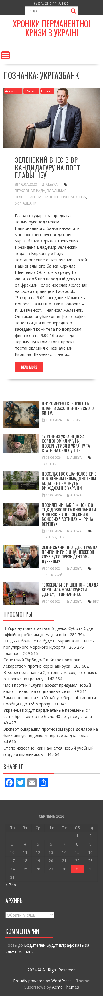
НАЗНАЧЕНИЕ (48, 197)
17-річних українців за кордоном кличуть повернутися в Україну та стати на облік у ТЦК (66, 443)
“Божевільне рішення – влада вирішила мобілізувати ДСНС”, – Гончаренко (70, 589)
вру (96, 601)
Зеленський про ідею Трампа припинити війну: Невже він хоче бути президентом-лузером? (69, 554)
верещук (49, 537)
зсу (45, 464)
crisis (75, 420)
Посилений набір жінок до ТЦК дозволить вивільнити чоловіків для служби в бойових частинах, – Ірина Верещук (69, 514)
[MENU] (5, 55)
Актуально (13, 91)
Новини (47, 91)
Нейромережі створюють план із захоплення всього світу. (68, 408)
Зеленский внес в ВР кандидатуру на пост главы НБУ (47, 167)
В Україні (31, 91)
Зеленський (52, 574)
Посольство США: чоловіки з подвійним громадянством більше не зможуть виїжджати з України (69, 480)
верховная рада (30, 190)
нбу (82, 197)
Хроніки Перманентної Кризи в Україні (51, 28)
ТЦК (52, 464)
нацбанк (69, 197)
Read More (29, 367)
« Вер (10, 884)
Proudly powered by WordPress (42, 980)
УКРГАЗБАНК (25, 203)
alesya (52, 184)
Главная (11, 653)
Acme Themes (65, 987)
